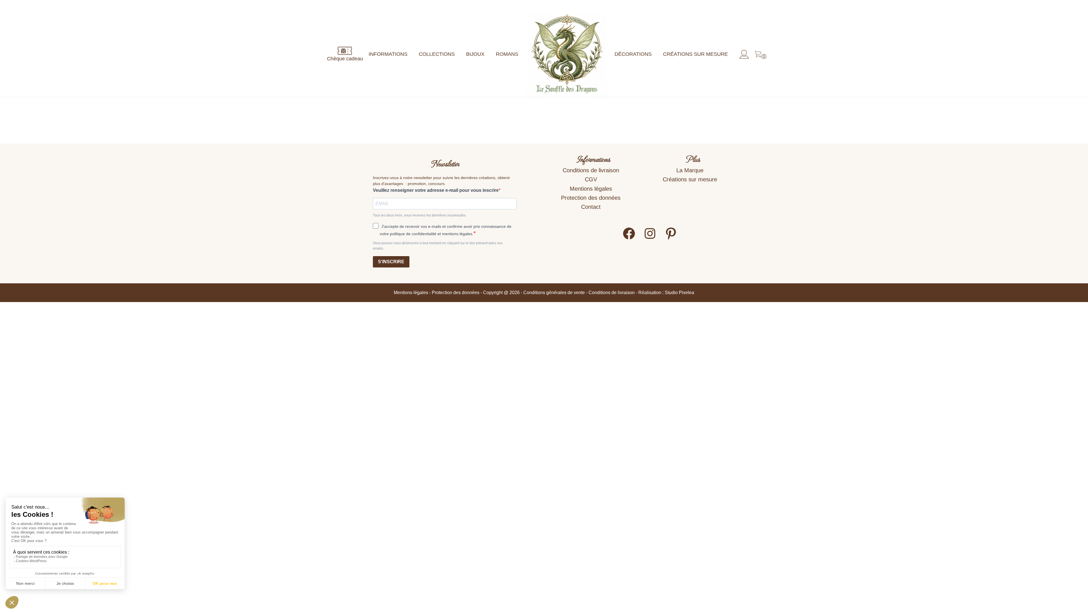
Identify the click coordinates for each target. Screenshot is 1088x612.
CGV (591, 179)
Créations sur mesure (695, 54)
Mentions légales (591, 189)
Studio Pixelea (679, 292)
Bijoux (475, 54)
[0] (758, 54)
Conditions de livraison (591, 170)
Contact (591, 207)
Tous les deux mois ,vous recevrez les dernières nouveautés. (419, 215)
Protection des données (590, 198)
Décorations (633, 54)
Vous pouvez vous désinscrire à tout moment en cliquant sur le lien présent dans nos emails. (438, 245)
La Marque (690, 170)
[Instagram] (650, 238)
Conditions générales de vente (554, 292)
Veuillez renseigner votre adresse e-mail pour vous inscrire (436, 190)
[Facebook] (629, 238)
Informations (388, 54)
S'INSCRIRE (391, 261)
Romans (507, 54)
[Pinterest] (671, 238)
